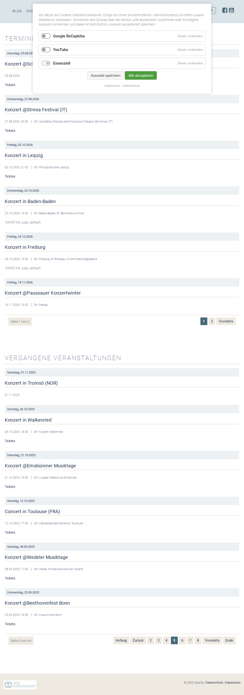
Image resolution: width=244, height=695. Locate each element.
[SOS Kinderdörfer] (20, 688)
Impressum (232, 682)
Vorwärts (226, 321)
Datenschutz (214, 682)
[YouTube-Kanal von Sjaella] (231, 10)
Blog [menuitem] (17, 11)
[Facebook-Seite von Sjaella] (225, 10)
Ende (229, 640)
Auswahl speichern (105, 75)
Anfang (121, 640)
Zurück (138, 640)
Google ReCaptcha (69, 36)
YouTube (60, 49)
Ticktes (10, 176)
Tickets (10, 85)
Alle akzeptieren (140, 75)
